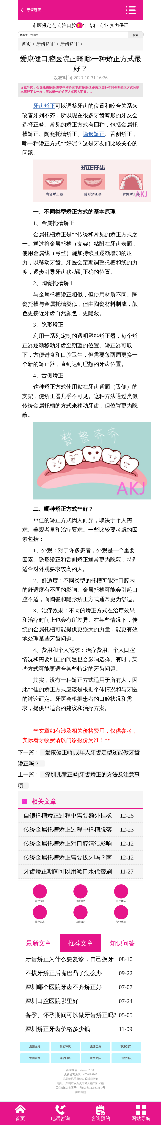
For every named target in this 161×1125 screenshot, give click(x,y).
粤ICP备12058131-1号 (92, 1087)
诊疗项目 (40, 900)
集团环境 (65, 1046)
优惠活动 (80, 900)
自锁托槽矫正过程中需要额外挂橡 (68, 815)
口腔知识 (80, 921)
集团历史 (95, 1046)
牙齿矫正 (34, 10)
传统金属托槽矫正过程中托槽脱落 (68, 829)
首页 (26, 44)
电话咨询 (60, 1118)
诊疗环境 (121, 921)
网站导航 (80, 1092)
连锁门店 (65, 1058)
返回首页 (34, 1058)
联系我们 (126, 1046)
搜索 (135, 35)
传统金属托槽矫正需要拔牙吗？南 (68, 857)
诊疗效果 (40, 921)
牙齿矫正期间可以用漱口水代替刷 (68, 871)
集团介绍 (34, 1046)
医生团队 (121, 900)
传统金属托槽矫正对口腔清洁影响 (68, 843)
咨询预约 (100, 1118)
